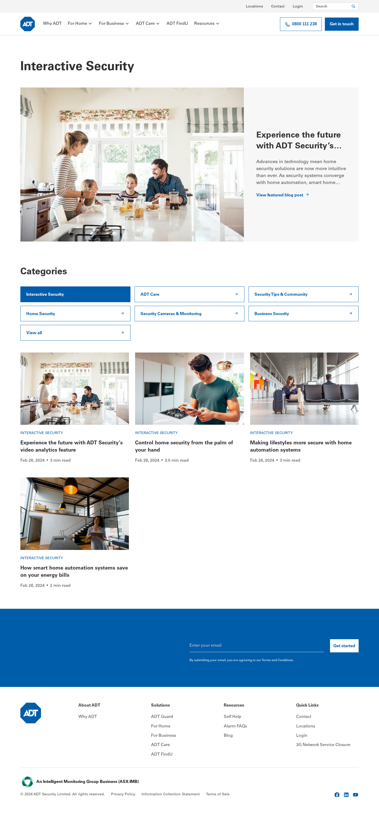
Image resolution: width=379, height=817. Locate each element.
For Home (77, 24)
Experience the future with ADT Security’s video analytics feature (300, 141)
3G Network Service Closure (323, 745)
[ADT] (27, 24)
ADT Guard (162, 717)
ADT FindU (177, 24)
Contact (278, 7)
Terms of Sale (217, 794)
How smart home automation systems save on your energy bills (74, 572)
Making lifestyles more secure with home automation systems (301, 447)
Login (298, 7)
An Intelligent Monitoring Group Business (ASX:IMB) (87, 782)
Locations (254, 7)
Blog (228, 736)
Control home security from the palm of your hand (184, 447)
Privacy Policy (123, 794)
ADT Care (145, 24)
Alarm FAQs (235, 726)
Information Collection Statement (171, 794)
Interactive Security (41, 433)
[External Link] (337, 795)
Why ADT (52, 24)
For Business (111, 24)
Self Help (232, 717)
